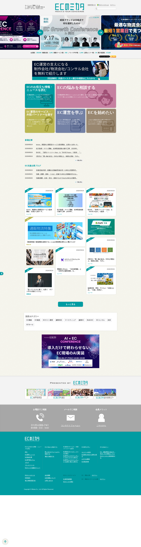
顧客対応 (59, 320)
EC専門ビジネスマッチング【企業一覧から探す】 (70, 460)
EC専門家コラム (30, 460)
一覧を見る (79, 160)
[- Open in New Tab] (70, 32)
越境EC (81, 320)
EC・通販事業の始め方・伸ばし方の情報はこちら (107, 452)
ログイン (94, 475)
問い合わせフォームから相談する (52, 452)
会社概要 (47, 475)
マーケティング (70, 320)
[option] (70, 32)
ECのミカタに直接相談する (107, 457)
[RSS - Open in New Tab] (113, 56)
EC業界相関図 (67, 479)
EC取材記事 (28, 457)
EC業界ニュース (30, 454)
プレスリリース (29, 465)
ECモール (29, 324)
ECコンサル (100, 320)
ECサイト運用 (48, 320)
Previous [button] (40, 32)
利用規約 (27, 478)
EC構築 (29, 320)
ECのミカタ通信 (68, 482)
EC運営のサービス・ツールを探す (70, 452)
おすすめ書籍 (86, 459)
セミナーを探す (86, 452)
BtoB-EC (90, 320)
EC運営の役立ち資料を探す (89, 455)
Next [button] (100, 32)
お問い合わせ (49, 480)
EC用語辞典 (85, 461)
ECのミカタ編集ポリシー (32, 468)
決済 (109, 320)
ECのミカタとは (30, 475)
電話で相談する (49, 456)
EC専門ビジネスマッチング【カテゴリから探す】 (70, 456)
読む (26, 452)
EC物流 (37, 320)
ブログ (27, 462)
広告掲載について (50, 478)
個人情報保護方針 (30, 480)
